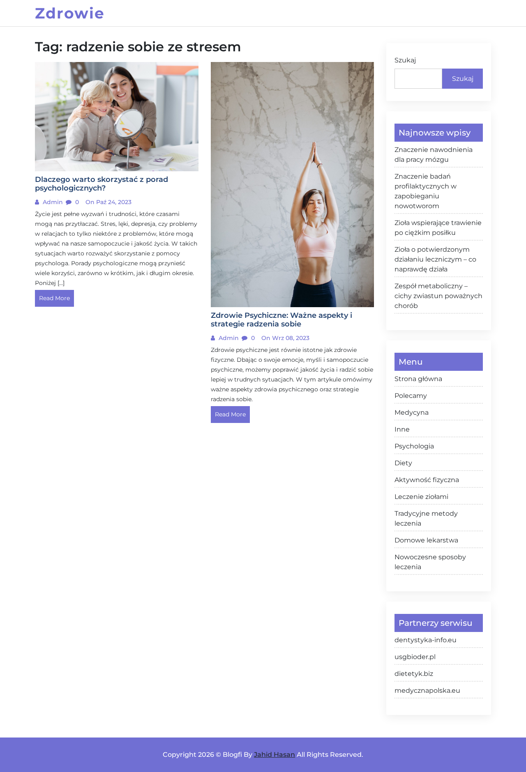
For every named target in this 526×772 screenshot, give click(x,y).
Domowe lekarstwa (426, 540)
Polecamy (410, 396)
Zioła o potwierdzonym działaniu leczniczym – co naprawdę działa (435, 259)
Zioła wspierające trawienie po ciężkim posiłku (438, 228)
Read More (54, 298)
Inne (402, 429)
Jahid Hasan (274, 754)
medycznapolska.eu (427, 690)
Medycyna (411, 412)
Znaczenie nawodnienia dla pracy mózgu (433, 154)
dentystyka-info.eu (425, 640)
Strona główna (418, 379)
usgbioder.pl (415, 657)
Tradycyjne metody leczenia (426, 518)
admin (52, 202)
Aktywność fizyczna (426, 480)
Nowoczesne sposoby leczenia (430, 562)
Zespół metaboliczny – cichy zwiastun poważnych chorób (438, 296)
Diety (403, 463)
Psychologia (414, 446)
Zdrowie (70, 13)
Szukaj (405, 60)
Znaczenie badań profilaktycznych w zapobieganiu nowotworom (425, 191)
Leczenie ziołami (421, 497)
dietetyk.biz (413, 674)
